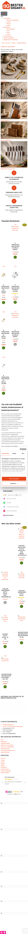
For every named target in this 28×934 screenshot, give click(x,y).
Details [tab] (14, 453)
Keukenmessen (8, 36)
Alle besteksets (11, 29)
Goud (8, 32)
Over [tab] (23, 453)
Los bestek (6, 18)
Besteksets (7, 27)
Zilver (8, 30)
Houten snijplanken (9, 38)
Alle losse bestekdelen (13, 20)
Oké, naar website (14, 478)
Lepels (8, 22)
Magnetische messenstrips (11, 39)
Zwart (8, 34)
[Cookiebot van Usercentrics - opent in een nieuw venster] (20, 449)
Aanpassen (13, 483)
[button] (14, 17)
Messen (9, 23)
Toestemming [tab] (5, 453)
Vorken (8, 25)
